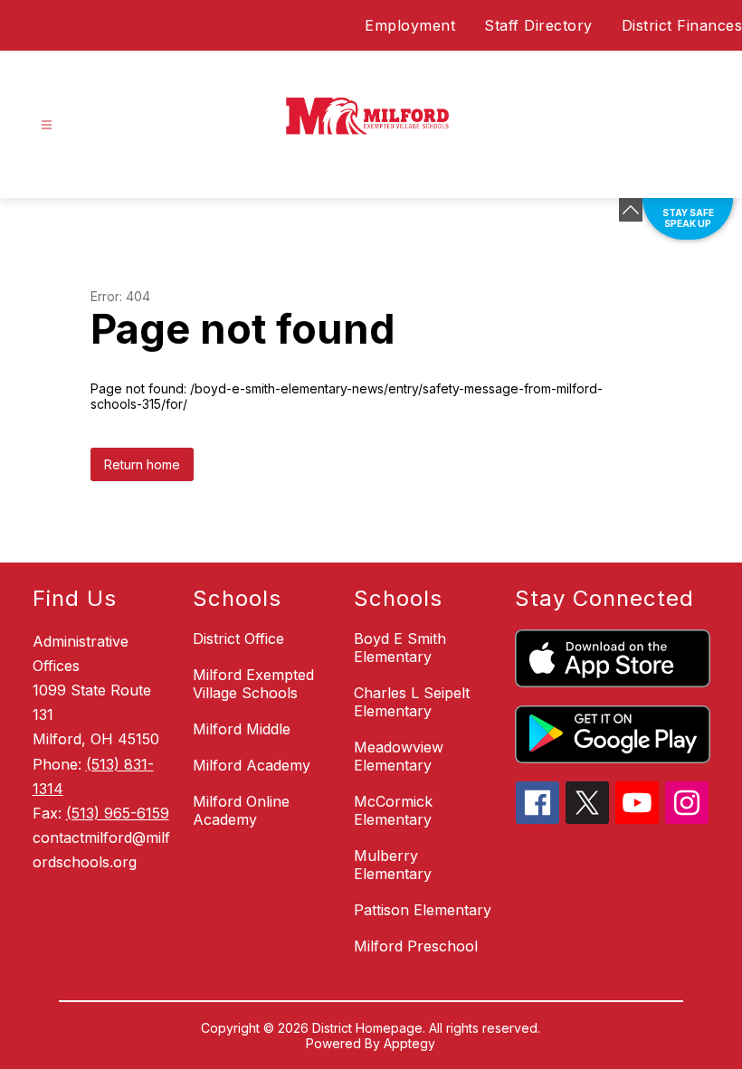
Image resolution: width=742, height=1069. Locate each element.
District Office (238, 638)
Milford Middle (241, 729)
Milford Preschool (416, 946)
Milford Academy (251, 765)
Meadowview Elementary (398, 756)
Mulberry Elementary (393, 865)
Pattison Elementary (422, 910)
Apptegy (409, 1043)
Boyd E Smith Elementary (400, 647)
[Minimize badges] (630, 210)
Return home (142, 464)
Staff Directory (538, 25)
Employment (410, 25)
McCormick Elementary (393, 810)
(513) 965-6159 (117, 813)
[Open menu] (46, 125)
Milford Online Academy (241, 810)
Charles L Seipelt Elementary (412, 702)
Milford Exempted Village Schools (253, 684)
